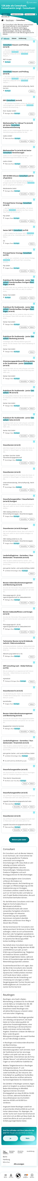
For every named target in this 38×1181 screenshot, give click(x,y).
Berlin (5, 1157)
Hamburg (6, 1159)
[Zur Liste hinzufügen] (34, 41)
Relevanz (6, 38)
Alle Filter (5, 16)
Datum (14, 38)
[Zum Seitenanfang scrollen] (32, 1169)
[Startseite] (2, 20)
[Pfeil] (8, 14)
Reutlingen (10, 20)
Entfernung (22, 38)
